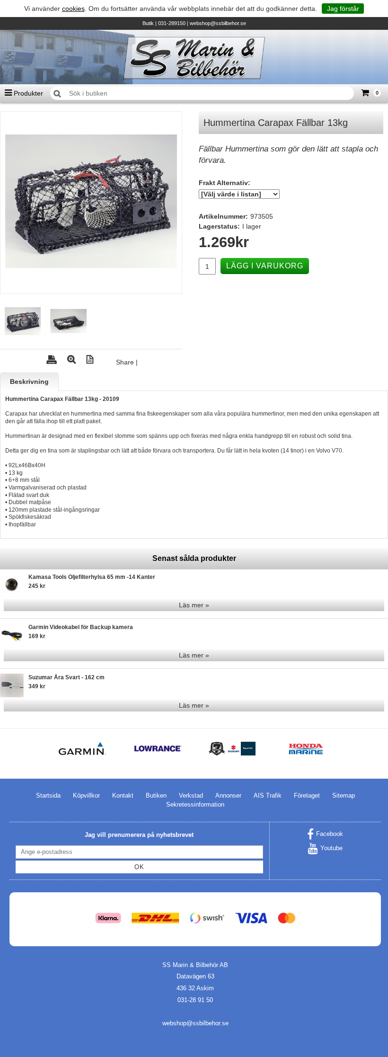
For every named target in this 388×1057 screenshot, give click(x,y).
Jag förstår (343, 8)
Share (125, 362)
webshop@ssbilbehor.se (218, 23)
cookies (73, 8)
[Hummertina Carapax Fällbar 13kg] (91, 202)
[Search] (57, 94)
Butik (148, 23)
